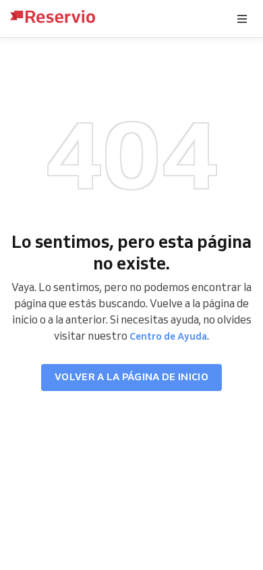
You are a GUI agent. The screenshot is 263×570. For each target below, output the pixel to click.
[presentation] (242, 19)
